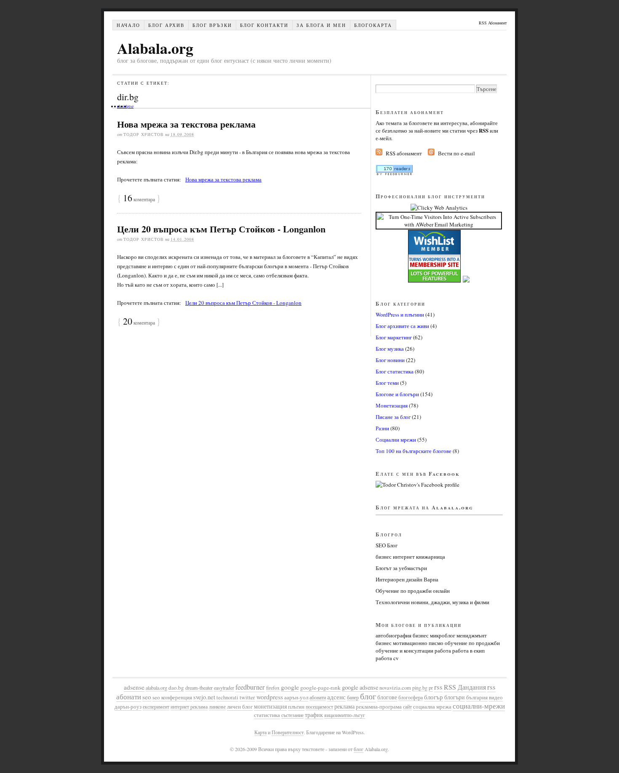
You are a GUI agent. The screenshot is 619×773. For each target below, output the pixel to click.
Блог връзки (212, 25)
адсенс (336, 697)
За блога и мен (321, 25)
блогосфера (410, 697)
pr (431, 687)
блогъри (454, 697)
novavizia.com (395, 687)
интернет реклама (189, 706)
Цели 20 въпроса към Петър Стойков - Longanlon (221, 229)
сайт (407, 706)
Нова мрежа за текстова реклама (186, 124)
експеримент (156, 706)
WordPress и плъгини (400, 314)
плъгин (296, 706)
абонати (318, 697)
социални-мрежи (479, 706)
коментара (139, 199)
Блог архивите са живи (402, 326)
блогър (433, 697)
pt (128, 106)
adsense (134, 687)
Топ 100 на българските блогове (413, 451)
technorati (227, 697)
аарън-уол (296, 697)
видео (496, 697)
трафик (314, 715)
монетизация (270, 706)
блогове (387, 697)
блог (368, 696)
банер (353, 697)
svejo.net (204, 697)
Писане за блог (393, 417)
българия (477, 697)
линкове (217, 706)
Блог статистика (395, 371)
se (131, 106)
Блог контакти (264, 25)
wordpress (269, 696)
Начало (128, 25)
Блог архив (166, 25)
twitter (247, 697)
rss (438, 687)
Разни (382, 428)
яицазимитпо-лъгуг (344, 715)
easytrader (224, 687)
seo (146, 697)
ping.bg (419, 687)
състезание (292, 715)
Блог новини (390, 360)
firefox (273, 687)
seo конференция (172, 697)
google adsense (360, 687)
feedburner (250, 687)
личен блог (240, 706)
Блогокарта (373, 25)
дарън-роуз (128, 706)
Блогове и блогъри (397, 394)
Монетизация (392, 405)
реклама (344, 706)
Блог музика (390, 348)
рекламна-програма (379, 706)
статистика (267, 715)
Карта (260, 732)
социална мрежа (432, 706)
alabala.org (156, 687)
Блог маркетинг (394, 337)
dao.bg (176, 687)
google (290, 687)
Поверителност (288, 732)
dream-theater (199, 687)
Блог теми (387, 382)
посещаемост (319, 706)
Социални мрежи (396, 439)
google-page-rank (320, 687)
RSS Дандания (465, 687)
